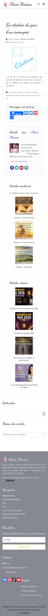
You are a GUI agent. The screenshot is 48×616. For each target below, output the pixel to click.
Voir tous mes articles (19, 161)
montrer (23, 95)
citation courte (30, 92)
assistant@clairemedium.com (14, 568)
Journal (20, 42)
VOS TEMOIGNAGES (11, 499)
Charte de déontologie (12, 510)
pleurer (30, 95)
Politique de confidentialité (14, 514)
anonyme (12, 92)
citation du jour (12, 95)
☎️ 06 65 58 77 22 (9, 572)
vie (7, 98)
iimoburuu (32, 586)
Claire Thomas (14, 39)
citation (20, 92)
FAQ (4, 503)
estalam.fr (38, 595)
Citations (12, 42)
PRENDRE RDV (8, 496)
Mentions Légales (10, 518)
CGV (4, 507)
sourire (37, 95)
